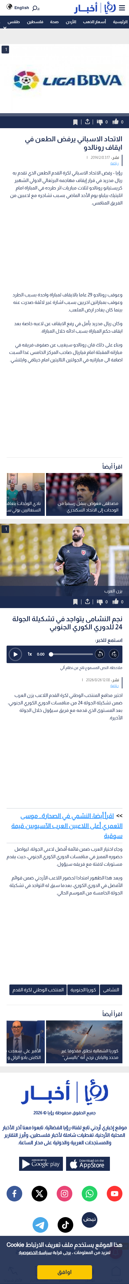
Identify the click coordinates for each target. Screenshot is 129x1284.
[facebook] (14, 1193)
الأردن (71, 21)
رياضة (114, 163)
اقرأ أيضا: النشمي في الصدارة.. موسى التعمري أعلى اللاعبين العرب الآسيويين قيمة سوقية (66, 825)
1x (30, 654)
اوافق (64, 1272)
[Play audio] (15, 654)
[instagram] (64, 1193)
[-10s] (100, 654)
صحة (54, 21)
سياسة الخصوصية (35, 1252)
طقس (14, 21)
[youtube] (114, 1193)
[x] (39, 1193)
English (21, 7)
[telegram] (40, 1225)
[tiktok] (65, 1225)
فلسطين (35, 21)
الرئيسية (120, 21)
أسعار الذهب (94, 21)
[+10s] (114, 654)
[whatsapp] (89, 1193)
